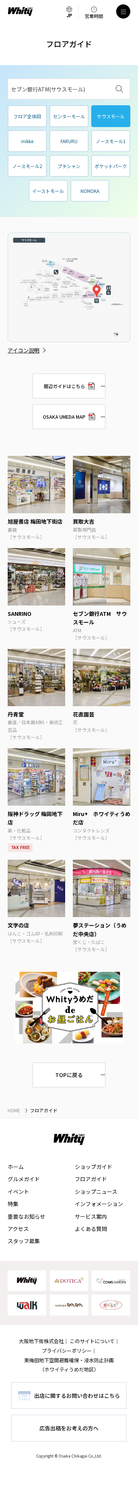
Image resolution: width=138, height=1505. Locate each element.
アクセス (18, 1228)
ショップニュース (96, 1191)
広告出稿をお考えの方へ (69, 1428)
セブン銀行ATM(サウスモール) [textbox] (48, 89)
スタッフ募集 (24, 1241)
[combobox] (69, 89)
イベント (18, 1191)
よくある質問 (91, 1228)
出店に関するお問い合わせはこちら (77, 1395)
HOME (14, 1110)
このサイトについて (92, 1341)
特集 (13, 1204)
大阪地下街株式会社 (41, 1341)
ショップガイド (93, 1166)
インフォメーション (99, 1204)
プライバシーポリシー (67, 1350)
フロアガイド (91, 1179)
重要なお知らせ (26, 1216)
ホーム (16, 1166)
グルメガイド (24, 1179)
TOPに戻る (69, 1075)
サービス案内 (91, 1216)
